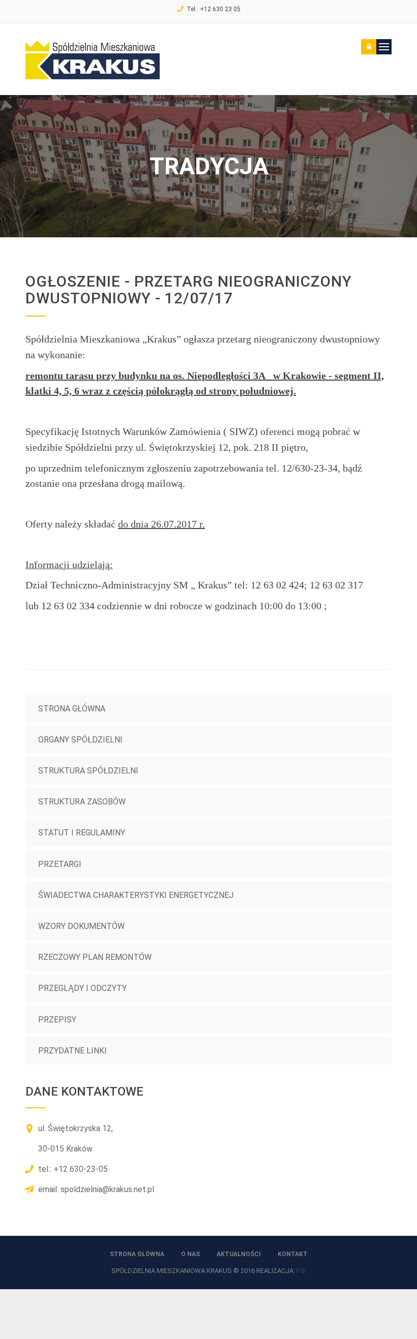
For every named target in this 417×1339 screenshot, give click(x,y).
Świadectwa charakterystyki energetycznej (135, 895)
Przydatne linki (72, 1050)
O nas (190, 1254)
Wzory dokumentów (81, 926)
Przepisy (57, 1019)
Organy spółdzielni (80, 739)
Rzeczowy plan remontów (95, 957)
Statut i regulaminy (81, 832)
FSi (301, 1270)
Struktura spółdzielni (88, 770)
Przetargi (59, 864)
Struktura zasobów (82, 801)
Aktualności (239, 1254)
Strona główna (71, 708)
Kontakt (293, 1254)
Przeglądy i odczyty (82, 988)
